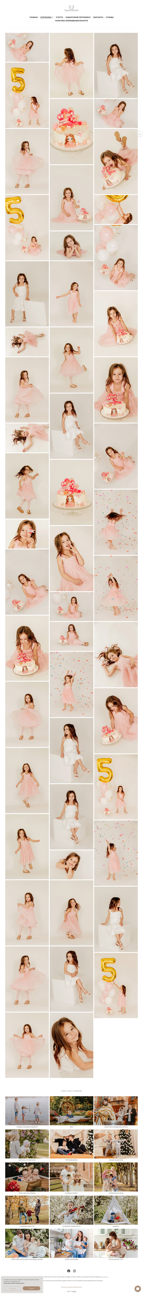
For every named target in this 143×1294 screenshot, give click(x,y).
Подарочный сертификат (78, 17)
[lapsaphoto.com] (72, 8)
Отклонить (12, 1288)
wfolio (74, 1291)
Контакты (98, 17)
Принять (31, 1288)
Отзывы (109, 17)
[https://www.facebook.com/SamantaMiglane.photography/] (68, 1271)
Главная (34, 17)
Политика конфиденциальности (71, 20)
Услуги (59, 17)
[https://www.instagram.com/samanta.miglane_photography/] (74, 1271)
